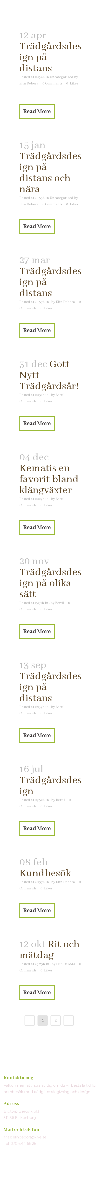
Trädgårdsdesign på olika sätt (50, 583)
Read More (37, 111)
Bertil (60, 395)
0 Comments (52, 83)
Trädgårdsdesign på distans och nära (50, 173)
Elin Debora (28, 83)
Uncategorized (61, 77)
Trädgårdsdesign (50, 786)
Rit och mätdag (49, 950)
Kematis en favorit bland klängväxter (49, 479)
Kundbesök (45, 873)
